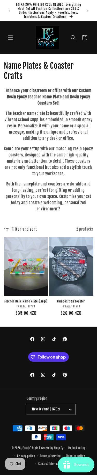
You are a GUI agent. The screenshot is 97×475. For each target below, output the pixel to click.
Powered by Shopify (51, 448)
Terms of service (50, 456)
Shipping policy (75, 456)
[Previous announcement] (9, 10)
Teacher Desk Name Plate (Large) (26, 301)
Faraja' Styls (31, 448)
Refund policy (76, 448)
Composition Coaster (71, 301)
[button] (10, 37)
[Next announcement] (87, 10)
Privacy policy (26, 456)
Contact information (51, 464)
